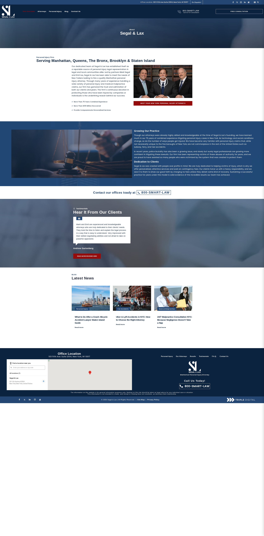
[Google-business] (248, 2)
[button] (163, 81)
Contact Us (224, 356)
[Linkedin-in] (244, 2)
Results (193, 356)
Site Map (141, 400)
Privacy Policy (153, 400)
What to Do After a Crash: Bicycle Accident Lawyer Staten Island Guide (91, 320)
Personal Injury (82, 309)
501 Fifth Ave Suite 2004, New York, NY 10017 (170, 2)
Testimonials (204, 356)
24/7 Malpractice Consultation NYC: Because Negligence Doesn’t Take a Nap (174, 320)
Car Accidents (123, 309)
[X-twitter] (237, 2)
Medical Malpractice (167, 309)
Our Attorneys (181, 356)
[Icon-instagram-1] (241, 2)
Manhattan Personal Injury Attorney (194, 375)
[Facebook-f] (233, 2)
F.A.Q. (214, 356)
